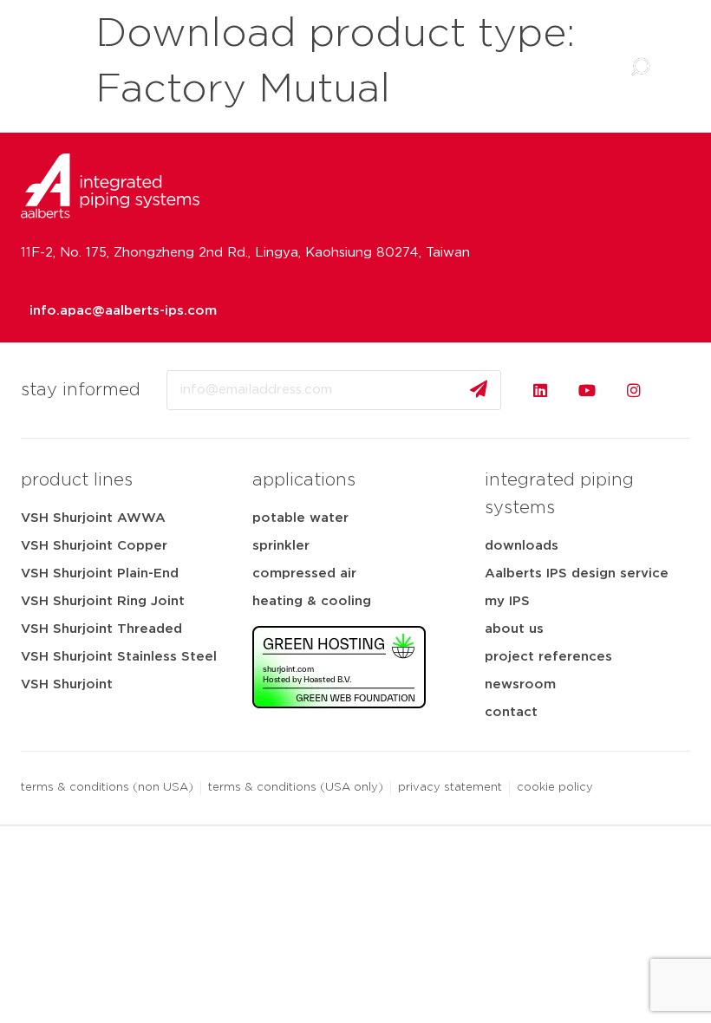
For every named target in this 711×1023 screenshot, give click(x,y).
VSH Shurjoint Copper (94, 545)
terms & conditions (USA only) (295, 787)
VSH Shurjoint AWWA (93, 518)
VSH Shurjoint (67, 684)
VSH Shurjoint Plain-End (100, 573)
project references (548, 656)
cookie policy (555, 787)
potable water (300, 518)
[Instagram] (633, 390)
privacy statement (450, 787)
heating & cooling (311, 601)
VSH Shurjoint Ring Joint (103, 601)
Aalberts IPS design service (577, 573)
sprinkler (281, 545)
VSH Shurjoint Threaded (101, 628)
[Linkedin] (540, 390)
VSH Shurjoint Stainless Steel (119, 656)
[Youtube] (587, 390)
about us (514, 628)
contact (511, 712)
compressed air (304, 573)
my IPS (507, 601)
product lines (77, 480)
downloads (521, 545)
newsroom (520, 684)
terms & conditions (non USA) (107, 787)
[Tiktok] (680, 390)
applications (304, 480)
